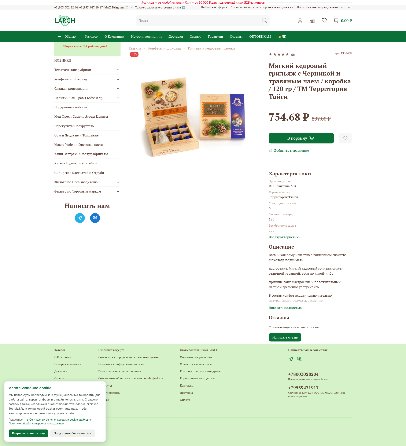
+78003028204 (303, 374)
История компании (146, 36)
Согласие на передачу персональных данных (262, 7)
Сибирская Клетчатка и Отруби (79, 172)
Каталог (91, 36)
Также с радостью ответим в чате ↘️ (160, 7)
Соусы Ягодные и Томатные (76, 135)
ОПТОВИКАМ (260, 36)
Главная (135, 48)
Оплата (195, 36)
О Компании (114, 36)
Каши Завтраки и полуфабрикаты (81, 153)
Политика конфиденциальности (320, 7)
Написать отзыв (285, 337)
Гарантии (215, 36)
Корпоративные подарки (197, 378)
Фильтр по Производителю (76, 182)
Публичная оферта (214, 7)
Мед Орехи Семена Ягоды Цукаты (81, 116)
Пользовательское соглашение (119, 371)
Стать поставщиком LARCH (199, 350)
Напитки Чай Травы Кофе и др (78, 97)
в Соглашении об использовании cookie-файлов (58, 419)
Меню (70, 36)
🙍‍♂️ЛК (282, 36)
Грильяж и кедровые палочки (211, 48)
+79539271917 (303, 388)
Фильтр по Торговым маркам (77, 191)
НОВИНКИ (62, 60)
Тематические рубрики (72, 69)
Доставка (176, 36)
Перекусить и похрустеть (74, 126)
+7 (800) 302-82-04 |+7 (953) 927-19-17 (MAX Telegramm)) (91, 7)
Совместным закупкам (196, 364)
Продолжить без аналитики (72, 433)
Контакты (105, 385)
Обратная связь (109, 393)
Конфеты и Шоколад (164, 48)
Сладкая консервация (71, 88)
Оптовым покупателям (196, 357)
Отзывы (236, 36)
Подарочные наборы (70, 107)
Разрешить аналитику (28, 433)
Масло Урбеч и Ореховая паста (78, 144)
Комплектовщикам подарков (200, 371)
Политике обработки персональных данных (37, 423)
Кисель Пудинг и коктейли (75, 163)
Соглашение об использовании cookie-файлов (130, 378)
